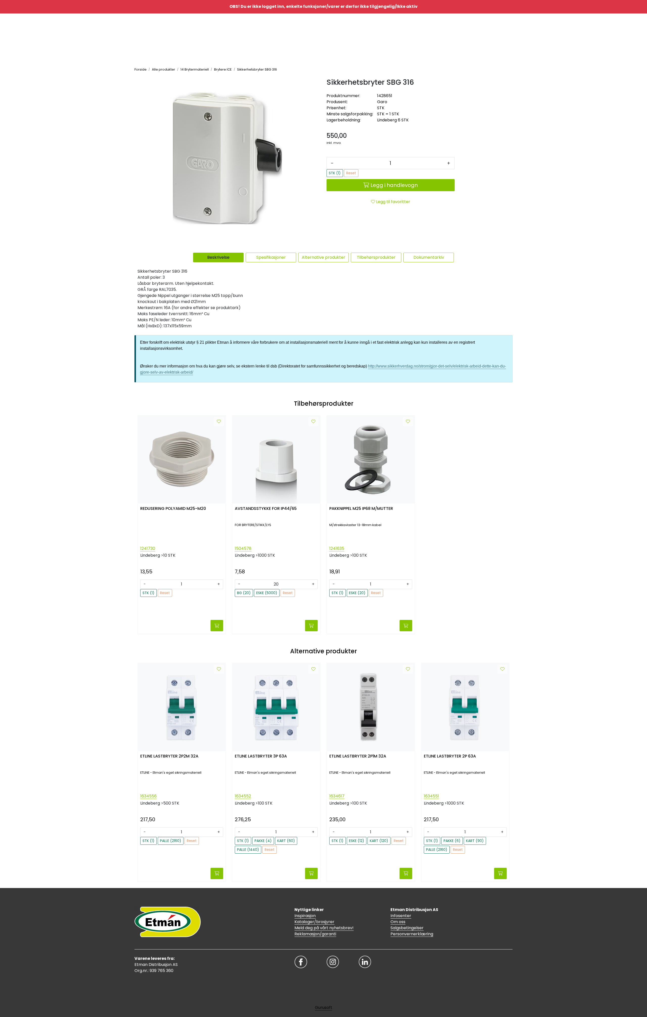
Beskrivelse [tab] (218, 257)
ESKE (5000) (266, 592)
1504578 (243, 548)
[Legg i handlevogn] (217, 625)
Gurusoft (323, 1007)
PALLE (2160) (170, 840)
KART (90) (475, 840)
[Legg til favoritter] (219, 421)
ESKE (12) (356, 840)
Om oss (397, 922)
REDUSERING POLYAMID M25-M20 (173, 508)
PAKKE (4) (263, 840)
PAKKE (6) (452, 840)
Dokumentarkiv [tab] (428, 257)
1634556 (148, 796)
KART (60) (286, 840)
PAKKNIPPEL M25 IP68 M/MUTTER (361, 508)
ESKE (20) (357, 592)
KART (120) (379, 840)
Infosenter (400, 916)
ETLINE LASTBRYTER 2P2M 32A (169, 756)
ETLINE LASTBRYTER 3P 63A (261, 756)
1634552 (243, 796)
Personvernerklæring (411, 934)
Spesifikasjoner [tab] (271, 257)
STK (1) (335, 173)
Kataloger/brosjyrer (314, 922)
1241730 (147, 548)
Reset (351, 173)
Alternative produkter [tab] (323, 257)
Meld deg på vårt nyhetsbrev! (324, 928)
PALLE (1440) (248, 849)
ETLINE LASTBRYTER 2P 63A (450, 756)
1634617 (336, 796)
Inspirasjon (305, 916)
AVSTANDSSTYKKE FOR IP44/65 (266, 508)
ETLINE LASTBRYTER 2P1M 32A (357, 756)
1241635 (336, 548)
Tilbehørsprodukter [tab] (376, 257)
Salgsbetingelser (407, 928)
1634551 (431, 796)
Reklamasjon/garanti (315, 934)
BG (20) (244, 592)
